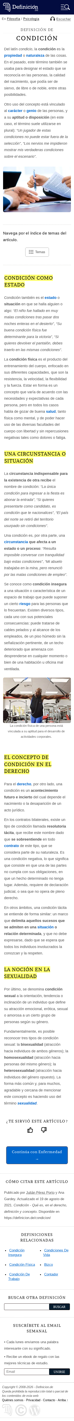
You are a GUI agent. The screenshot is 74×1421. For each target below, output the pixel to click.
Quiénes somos (12, 1400)
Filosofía (13, 18)
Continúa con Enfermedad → (37, 1155)
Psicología (31, 18)
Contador (51, 1274)
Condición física (22, 1265)
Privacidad (33, 1400)
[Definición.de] (20, 7)
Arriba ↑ (63, 1400)
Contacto (49, 1400)
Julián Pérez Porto (40, 1193)
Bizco (48, 1265)
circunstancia (16, 542)
